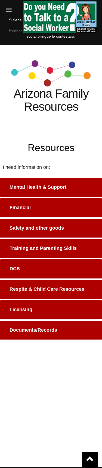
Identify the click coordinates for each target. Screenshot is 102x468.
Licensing (21, 309)
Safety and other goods (37, 228)
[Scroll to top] (90, 460)
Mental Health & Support (38, 187)
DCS (15, 268)
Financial (20, 207)
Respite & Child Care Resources (47, 289)
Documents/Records (33, 330)
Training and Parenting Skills (43, 248)
